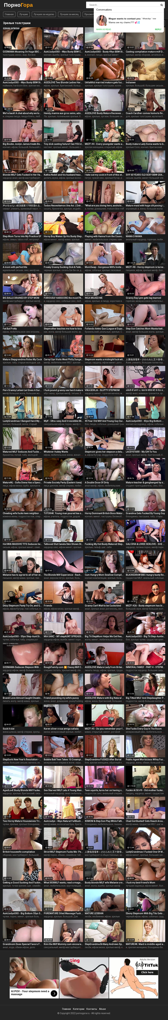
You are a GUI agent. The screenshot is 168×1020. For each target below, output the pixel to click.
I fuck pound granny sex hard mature (63, 390)
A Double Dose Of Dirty (97, 482)
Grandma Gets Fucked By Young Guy (145, 513)
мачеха (32, 762)
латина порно (143, 547)
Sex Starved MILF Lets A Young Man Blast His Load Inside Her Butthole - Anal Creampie (63, 790)
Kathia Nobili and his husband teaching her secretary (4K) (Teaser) (63, 174)
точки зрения (19, 885)
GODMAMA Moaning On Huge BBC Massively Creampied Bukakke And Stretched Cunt (22, 51)
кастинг (48, 147)
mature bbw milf (115, 208)
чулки (6, 639)
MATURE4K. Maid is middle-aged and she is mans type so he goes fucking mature (145, 944)
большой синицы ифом (41, 147)
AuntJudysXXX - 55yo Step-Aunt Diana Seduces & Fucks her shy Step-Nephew (22, 636)
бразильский (92, 331)
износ (18, 54)
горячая (151, 239)
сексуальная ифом (54, 424)
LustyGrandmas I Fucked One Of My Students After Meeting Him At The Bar (145, 851)
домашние (100, 208)
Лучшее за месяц (69, 14)
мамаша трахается (149, 393)
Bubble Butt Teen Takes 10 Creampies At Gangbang (63, 759)
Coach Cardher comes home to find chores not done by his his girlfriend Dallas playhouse (145, 113)
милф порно (79, 424)
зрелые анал (98, 608)
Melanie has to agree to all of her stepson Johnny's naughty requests (22, 575)
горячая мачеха (110, 393)
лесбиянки (98, 916)
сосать (47, 208)
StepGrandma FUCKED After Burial (103, 759)
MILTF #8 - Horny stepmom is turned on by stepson (145, 267)
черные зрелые (52, 270)
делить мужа (51, 178)
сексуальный (51, 947)
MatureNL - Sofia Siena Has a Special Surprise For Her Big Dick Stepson (22, 482)
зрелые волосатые (76, 178)
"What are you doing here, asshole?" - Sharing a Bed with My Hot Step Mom (104, 205)
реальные (105, 331)
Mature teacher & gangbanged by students (145, 482)
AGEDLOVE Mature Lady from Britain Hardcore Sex (104, 667)
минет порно (75, 639)
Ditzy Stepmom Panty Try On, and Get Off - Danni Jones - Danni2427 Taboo (22, 605)
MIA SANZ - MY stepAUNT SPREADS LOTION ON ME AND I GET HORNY (63, 636)
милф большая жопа (66, 331)
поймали (7, 85)
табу (14, 362)
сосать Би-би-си (70, 270)
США (123, 331)
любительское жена (62, 455)
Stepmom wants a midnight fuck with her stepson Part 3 (104, 359)
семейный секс (40, 885)
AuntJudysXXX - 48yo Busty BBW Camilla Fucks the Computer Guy (63, 51)
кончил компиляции (95, 578)
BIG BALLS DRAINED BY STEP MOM (21, 298)
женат (77, 455)
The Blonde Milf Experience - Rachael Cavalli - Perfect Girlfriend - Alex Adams (63, 575)
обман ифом (22, 947)
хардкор (96, 362)
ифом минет (50, 239)
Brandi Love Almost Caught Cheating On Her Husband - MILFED (22, 698)
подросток (66, 516)
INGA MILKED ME (94, 298)
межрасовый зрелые (62, 732)
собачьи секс (68, 301)
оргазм (105, 116)
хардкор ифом (51, 639)
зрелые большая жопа (37, 916)
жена (143, 208)
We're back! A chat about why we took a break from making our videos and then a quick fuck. (22, 113)
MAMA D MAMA (134, 236)
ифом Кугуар (123, 147)
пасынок (130, 270)
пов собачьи (31, 608)
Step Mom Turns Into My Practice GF (22, 236)
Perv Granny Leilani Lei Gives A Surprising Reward (22, 390)
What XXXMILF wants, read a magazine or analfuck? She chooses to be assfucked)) (63, 882)
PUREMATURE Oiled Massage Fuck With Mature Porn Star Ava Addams (63, 913)
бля (87, 424)
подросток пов (26, 516)
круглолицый (74, 885)
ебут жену (49, 393)
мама (88, 732)
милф (47, 362)
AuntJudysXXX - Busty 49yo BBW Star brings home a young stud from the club (104, 51)
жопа (51, 331)
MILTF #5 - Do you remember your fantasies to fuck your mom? (104, 728)
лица (5, 485)
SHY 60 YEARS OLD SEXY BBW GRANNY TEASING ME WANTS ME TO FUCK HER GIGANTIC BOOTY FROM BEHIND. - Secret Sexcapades (145, 174)
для (128, 116)
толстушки (8, 54)
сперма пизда (12, 116)
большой (140, 85)
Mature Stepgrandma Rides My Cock (22, 359)
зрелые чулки (138, 639)
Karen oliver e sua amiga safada (61, 728)
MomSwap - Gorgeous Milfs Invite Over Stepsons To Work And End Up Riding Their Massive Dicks (104, 267)
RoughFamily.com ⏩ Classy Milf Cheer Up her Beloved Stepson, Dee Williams (63, 667)
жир (24, 54)
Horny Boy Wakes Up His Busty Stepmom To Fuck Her (63, 236)
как (45, 331)
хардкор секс (53, 301)
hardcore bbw (20, 85)
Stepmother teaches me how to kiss (63, 328)
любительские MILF (61, 362)
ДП (164, 732)
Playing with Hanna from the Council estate (104, 236)
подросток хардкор (136, 670)
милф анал (132, 393)
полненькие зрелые (67, 116)
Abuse (102, 1009)
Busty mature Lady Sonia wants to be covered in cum (145, 144)
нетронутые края (38, 239)
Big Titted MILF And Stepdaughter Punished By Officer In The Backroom (145, 698)
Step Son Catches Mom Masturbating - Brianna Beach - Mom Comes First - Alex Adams (145, 328)
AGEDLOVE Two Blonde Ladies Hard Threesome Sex (63, 82)
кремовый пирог (29, 208)
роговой (115, 732)
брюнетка (57, 208)
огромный (131, 208)
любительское (154, 732)
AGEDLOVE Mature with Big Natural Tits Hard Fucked (104, 698)
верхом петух (57, 578)
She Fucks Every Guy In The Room (144, 728)
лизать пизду (92, 670)
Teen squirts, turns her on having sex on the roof (104, 790)
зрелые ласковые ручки (115, 270)
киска (47, 732)
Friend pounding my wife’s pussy (61, 698)
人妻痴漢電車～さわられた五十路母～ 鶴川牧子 (104, 851)
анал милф (91, 485)
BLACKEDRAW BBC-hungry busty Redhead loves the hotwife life (145, 575)
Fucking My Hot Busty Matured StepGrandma (104, 544)
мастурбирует (20, 855)
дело (32, 947)
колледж (120, 85)
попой (17, 455)
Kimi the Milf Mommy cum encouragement (63, 944)
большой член (158, 762)
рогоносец (111, 608)
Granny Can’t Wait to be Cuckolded (103, 605)
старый (33, 424)
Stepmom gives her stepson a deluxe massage (104, 451)
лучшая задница (135, 885)
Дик (76, 916)
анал (128, 331)
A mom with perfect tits (15, 267)
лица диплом (51, 485)
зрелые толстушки (70, 54)
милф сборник (142, 54)
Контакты (91, 1009)
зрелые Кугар (112, 178)
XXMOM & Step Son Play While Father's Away (104, 821)
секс (26, 270)
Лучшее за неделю (44, 14)
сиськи (129, 178)
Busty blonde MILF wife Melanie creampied (104, 882)
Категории (78, 1009)
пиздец (130, 793)
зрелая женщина (94, 147)
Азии (128, 362)
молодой (33, 455)
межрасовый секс (135, 732)
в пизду (105, 301)
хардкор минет (93, 393)
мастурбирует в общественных (102, 855)
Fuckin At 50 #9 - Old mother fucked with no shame (145, 790)
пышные (118, 824)
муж (138, 608)
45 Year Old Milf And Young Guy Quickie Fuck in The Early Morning (104, 421)
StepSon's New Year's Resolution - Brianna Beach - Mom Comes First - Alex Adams (22, 759)
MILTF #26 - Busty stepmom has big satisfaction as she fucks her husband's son (145, 605)
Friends (48, 605)
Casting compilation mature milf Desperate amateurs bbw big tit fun (145, 51)
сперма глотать (52, 670)
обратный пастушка (120, 762)
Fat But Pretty (10, 328)
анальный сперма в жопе (116, 793)
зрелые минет (111, 54)
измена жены (10, 516)
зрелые (130, 54)
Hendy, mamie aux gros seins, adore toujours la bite (63, 113)
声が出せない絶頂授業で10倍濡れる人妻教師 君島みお (22, 205)
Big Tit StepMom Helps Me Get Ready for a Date (104, 636)
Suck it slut (8, 728)
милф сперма (66, 485)
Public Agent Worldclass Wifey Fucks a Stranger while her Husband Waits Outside (145, 759)
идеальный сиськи (13, 270)
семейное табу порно (77, 855)
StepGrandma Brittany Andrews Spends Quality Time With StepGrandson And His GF (104, 944)
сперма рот (32, 639)
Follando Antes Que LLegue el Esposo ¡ (104, 328)
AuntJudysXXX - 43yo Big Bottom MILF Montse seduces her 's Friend (145, 421)
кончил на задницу (136, 424)
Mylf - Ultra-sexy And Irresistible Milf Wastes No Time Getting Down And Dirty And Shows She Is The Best (63, 421)
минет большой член (153, 178)
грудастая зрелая (156, 639)
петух (88, 178)
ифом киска (15, 485)
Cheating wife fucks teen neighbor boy (22, 513)
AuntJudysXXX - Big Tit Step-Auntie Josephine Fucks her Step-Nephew (145, 636)
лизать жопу (9, 701)
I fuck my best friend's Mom (140, 882)
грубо (26, 485)
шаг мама (162, 824)
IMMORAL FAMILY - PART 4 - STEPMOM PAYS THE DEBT (145, 667)
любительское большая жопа (115, 639)
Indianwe (131, 82)
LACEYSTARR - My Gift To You (141, 451)
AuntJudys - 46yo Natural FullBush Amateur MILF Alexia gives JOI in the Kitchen (63, 821)
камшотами (124, 239)
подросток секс (93, 793)
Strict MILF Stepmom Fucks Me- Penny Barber (63, 851)
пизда (99, 54)
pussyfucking (76, 701)
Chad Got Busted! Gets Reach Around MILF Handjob (145, 821)
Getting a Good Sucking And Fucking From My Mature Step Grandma (22, 882)
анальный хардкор (136, 239)
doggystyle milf (110, 455)
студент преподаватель (139, 485)
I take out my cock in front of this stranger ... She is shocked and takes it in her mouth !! (104, 174)
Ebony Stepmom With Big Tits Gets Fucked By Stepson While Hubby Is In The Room (145, 913)
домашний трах (115, 424)
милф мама (64, 239)
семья (13, 239)
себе (109, 547)
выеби (55, 54)
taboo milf (23, 239)
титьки (75, 393)
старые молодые (27, 362)
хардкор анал (10, 178)
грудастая (158, 793)
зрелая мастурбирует (40, 85)
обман (146, 762)
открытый (109, 147)
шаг (104, 547)
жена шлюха (9, 732)
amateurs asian (159, 54)
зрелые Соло (133, 147)
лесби (88, 916)
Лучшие (23, 14)
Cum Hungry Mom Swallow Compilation (104, 575)
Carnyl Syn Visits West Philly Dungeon (63, 359)
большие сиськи (82, 85)
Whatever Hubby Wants (56, 451)
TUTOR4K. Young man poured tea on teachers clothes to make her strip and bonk (63, 513)
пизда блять (28, 116)
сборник (7, 855)
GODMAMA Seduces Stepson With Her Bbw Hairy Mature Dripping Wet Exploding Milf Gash (22, 667)
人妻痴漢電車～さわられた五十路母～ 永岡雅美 (145, 359)
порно (68, 424)
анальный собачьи (153, 578)
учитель (55, 516)
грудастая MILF (134, 578)
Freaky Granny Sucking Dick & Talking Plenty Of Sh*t (63, 267)
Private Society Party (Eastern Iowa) (63, 482)
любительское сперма (105, 239)
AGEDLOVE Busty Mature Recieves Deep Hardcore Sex (104, 113)
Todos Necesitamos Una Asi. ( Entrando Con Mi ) (63, 205)
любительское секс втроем (24, 331)
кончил (48, 54)
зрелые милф (150, 270)
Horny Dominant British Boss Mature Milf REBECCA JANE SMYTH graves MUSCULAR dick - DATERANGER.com (104, 513)
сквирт (6, 208)
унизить (15, 208)
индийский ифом (82, 208)
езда (11, 947)
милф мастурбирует (29, 178)
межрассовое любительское (151, 301)
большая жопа (155, 208)
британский (66, 85)
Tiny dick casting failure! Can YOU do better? (63, 144)
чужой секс (98, 178)
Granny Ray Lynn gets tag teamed (143, 298)
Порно (12, 5)
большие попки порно (154, 362)
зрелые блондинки (41, 701)
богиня (31, 54)
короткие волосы (119, 301)
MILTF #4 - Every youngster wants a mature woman (104, 144)
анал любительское (75, 793)
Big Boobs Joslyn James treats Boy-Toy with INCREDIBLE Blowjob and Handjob (22, 144)
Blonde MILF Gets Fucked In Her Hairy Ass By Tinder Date (22, 174)
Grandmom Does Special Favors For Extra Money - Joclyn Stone (22, 944)
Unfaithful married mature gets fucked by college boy (104, 82)
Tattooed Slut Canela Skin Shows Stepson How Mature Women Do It (63, 544)
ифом (47, 85)
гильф (97, 547)
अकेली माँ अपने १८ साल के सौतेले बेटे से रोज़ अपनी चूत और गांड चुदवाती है (145, 390)
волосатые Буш (65, 824)
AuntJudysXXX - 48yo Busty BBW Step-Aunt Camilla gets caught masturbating (22, 82)
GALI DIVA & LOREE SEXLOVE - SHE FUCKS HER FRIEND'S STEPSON (145, 544)
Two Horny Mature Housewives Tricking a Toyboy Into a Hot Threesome (22, 821)
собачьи (96, 270)
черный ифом (133, 916)
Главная (9, 14)
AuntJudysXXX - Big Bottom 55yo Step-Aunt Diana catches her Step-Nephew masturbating (22, 913)
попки (90, 208)
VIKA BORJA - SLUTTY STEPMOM (102, 390)
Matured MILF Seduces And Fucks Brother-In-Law (22, 451)
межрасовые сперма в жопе (59, 762)
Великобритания (122, 516)
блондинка (132, 516)
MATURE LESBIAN (94, 913)
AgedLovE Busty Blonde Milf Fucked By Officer (22, 790)
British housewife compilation (19, 851)
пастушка (106, 516)
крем (122, 855)
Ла (45, 116)
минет (88, 239)
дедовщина (79, 516)
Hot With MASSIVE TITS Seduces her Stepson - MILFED (22, 544)
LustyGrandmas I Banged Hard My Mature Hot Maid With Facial (22, 421)
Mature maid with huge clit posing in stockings (145, 205)
